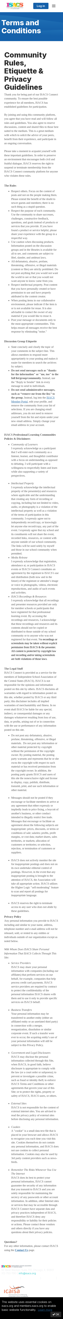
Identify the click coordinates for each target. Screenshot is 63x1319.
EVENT (30, 1278)
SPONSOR (11, 1281)
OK (57, 1314)
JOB (49, 1278)
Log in (41, 6)
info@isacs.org (27, 1273)
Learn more (45, 1310)
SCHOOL (10, 1278)
